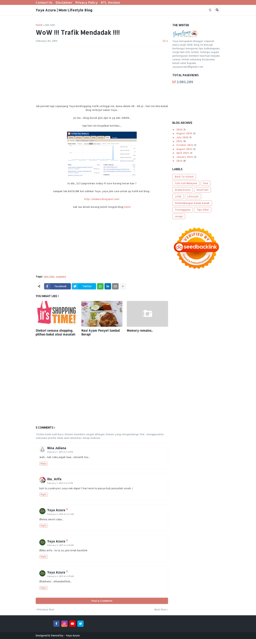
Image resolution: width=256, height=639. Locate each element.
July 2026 (182, 137)
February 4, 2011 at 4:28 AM (60, 545)
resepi (179, 216)
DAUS (127, 206)
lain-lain (50, 25)
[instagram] (64, 624)
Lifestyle (193, 196)
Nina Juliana (56, 448)
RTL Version (110, 2)
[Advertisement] (102, 75)
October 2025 (185, 144)
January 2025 (185, 156)
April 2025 (183, 152)
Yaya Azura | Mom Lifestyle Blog (64, 10)
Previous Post (45, 609)
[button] (210, 10)
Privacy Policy (86, 2)
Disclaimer (64, 2)
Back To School (184, 176)
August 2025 (184, 149)
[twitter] (80, 624)
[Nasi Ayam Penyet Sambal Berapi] (102, 314)
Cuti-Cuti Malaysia (186, 183)
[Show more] (122, 286)
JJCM (178, 196)
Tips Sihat (203, 209)
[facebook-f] (56, 624)
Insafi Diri (202, 189)
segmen (61, 276)
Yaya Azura (56, 510)
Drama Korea (182, 189)
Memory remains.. (140, 330)
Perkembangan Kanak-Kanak (192, 203)
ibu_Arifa (54, 479)
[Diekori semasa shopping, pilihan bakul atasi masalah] (56, 314)
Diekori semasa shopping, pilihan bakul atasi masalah (55, 332)
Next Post (160, 609)
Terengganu (182, 209)
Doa (205, 183)
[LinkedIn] (107, 286)
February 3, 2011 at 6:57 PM (60, 483)
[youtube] (72, 624)
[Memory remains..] (147, 314)
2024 (179, 160)
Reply (43, 463)
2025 (179, 141)
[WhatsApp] (100, 286)
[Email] (115, 286)
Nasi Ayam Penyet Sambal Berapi (100, 332)
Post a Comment (102, 600)
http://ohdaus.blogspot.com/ (102, 199)
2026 (179, 129)
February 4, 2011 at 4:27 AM (60, 514)
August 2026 (184, 133)
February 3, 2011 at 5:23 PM (60, 452)
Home (39, 25)
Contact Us (44, 2)
